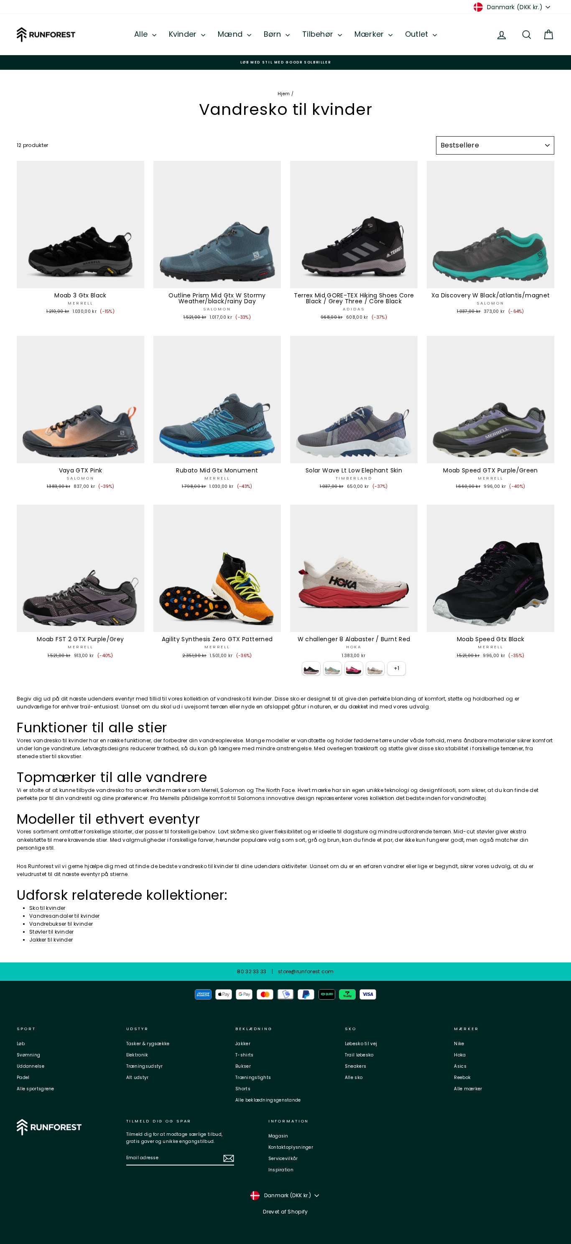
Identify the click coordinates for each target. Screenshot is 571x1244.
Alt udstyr (137, 1077)
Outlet (418, 34)
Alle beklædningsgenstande (268, 1100)
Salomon (232, 790)
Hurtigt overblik (80, 280)
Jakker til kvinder (51, 939)
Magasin (278, 1136)
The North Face (275, 790)
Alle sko (353, 1077)
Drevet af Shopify (285, 1211)
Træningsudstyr (144, 1066)
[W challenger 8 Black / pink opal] (311, 668)
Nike (459, 1044)
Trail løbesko (359, 1055)
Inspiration (280, 1170)
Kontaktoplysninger (290, 1147)
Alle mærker (468, 1089)
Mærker (370, 34)
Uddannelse (30, 1066)
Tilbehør (319, 34)
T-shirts (244, 1055)
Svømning (28, 1055)
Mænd (231, 34)
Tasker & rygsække (148, 1044)
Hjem (284, 94)
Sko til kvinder (47, 907)
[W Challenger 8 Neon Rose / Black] (353, 668)
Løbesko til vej (361, 1044)
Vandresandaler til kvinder (64, 915)
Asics (460, 1066)
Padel (23, 1077)
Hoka (460, 1055)
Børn (274, 34)
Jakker (242, 1044)
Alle (142, 34)
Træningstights (253, 1077)
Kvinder (184, 34)
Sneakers (355, 1066)
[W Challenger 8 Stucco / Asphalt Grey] (375, 668)
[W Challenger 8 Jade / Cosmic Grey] (332, 668)
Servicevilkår (283, 1158)
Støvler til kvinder (51, 931)
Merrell (209, 790)
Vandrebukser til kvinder (61, 923)
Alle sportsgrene (35, 1089)
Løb (21, 1044)
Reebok (462, 1077)
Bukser (243, 1066)
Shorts (242, 1089)
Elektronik (137, 1055)
